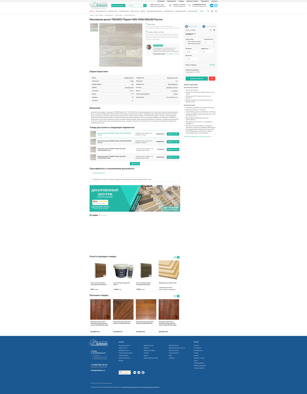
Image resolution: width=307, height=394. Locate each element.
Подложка (172, 358)
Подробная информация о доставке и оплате (197, 136)
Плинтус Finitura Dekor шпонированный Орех (143, 283)
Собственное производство (157, 6)
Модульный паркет (180, 11)
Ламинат (142, 11)
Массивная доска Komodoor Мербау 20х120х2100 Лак (145, 322)
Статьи (196, 360)
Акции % (92, 11)
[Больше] (214, 42)
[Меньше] (205, 42)
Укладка (181, 1)
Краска (146, 355)
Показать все (134, 163)
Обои (170, 355)
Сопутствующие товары (126, 353)
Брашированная (173, 84)
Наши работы (205, 1)
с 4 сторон (175, 90)
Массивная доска (124, 11)
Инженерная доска (101, 11)
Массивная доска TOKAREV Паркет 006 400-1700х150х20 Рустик (112, 149)
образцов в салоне (157, 4)
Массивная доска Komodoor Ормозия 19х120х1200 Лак (122, 322)
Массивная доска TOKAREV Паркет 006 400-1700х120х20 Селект (112, 157)
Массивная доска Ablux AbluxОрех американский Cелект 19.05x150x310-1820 (99, 323)
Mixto (132, 81)
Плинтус (146, 353)
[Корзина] (215, 11)
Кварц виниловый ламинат (155, 11)
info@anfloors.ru (98, 370)
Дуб (132, 84)
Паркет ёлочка (134, 11)
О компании (160, 1)
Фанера (121, 360)
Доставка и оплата (192, 1)
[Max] (143, 372)
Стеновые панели (174, 353)
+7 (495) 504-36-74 (199, 5)
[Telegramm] (139, 372)
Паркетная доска (113, 11)
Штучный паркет (193, 11)
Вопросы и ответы (199, 358)
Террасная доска (123, 355)
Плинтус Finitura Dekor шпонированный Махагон (99, 283)
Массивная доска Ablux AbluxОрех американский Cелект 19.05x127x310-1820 (167, 323)
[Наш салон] (135, 198)
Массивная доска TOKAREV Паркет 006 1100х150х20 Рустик (114, 134)
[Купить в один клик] (212, 79)
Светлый (175, 87)
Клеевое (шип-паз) (172, 78)
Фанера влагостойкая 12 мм (167, 283)
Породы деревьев (199, 363)
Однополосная (129, 87)
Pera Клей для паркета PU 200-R (121, 283)
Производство (171, 1)
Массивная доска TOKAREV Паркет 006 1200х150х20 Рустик (114, 141)
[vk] (135, 372)
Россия (176, 94)
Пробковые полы (169, 11)
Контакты (214, 1)
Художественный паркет (151, 358)
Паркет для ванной (124, 358)
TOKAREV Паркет (129, 78)
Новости (196, 355)
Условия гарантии (199, 368)
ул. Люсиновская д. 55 (179, 5)
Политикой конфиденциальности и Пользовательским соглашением (140, 387)
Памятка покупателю (99, 173)
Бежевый (169, 87)
